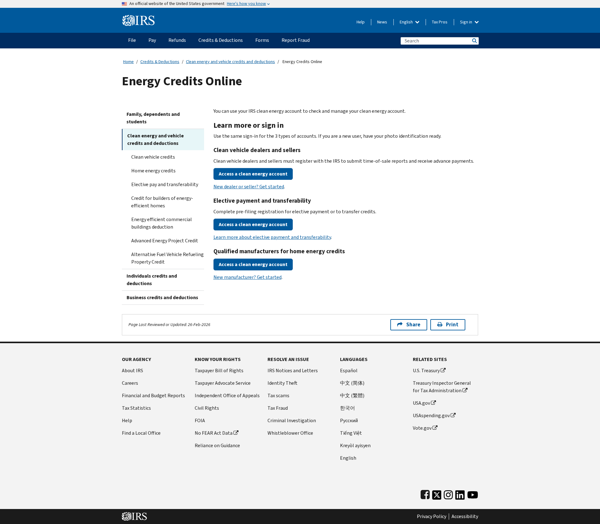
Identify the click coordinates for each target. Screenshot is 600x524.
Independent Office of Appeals (227, 395)
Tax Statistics (136, 408)
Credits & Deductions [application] (220, 40)
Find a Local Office (141, 433)
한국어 (347, 408)
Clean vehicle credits (153, 157)
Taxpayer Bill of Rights (219, 370)
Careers (130, 383)
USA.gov (421, 403)
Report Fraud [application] (296, 40)
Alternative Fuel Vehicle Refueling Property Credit (167, 258)
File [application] (132, 40)
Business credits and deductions (162, 297)
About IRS (132, 370)
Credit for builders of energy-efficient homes (162, 202)
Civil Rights (207, 408)
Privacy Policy (431, 516)
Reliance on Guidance (217, 445)
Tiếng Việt (351, 433)
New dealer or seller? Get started (248, 186)
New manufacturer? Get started (247, 277)
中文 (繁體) (352, 395)
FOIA (200, 420)
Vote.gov (422, 428)
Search (474, 41)
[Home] (138, 18)
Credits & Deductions (159, 62)
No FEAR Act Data (213, 433)
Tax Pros (440, 22)
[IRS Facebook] (425, 494)
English (407, 22)
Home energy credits (153, 170)
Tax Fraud (278, 408)
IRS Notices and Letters (293, 370)
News (382, 22)
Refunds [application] (177, 40)
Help (361, 22)
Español (349, 370)
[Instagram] (448, 494)
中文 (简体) (352, 383)
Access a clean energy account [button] (253, 174)
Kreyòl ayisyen (355, 445)
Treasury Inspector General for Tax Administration (442, 387)
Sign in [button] (466, 22)
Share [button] (413, 324)
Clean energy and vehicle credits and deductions (230, 62)
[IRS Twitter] (437, 494)
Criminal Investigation (292, 420)
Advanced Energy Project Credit (164, 240)
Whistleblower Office (290, 433)
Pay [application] (152, 40)
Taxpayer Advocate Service (223, 383)
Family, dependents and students (153, 118)
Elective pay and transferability (164, 184)
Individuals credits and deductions (152, 280)
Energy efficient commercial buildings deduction (161, 223)
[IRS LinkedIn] (460, 494)
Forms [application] (262, 40)
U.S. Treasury (426, 370)
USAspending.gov (431, 415)
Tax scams (278, 395)
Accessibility (465, 516)
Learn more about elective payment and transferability (272, 237)
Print (452, 324)
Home (128, 62)
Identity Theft (283, 383)
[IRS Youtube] (472, 494)
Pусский (349, 420)
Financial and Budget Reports (153, 395)
